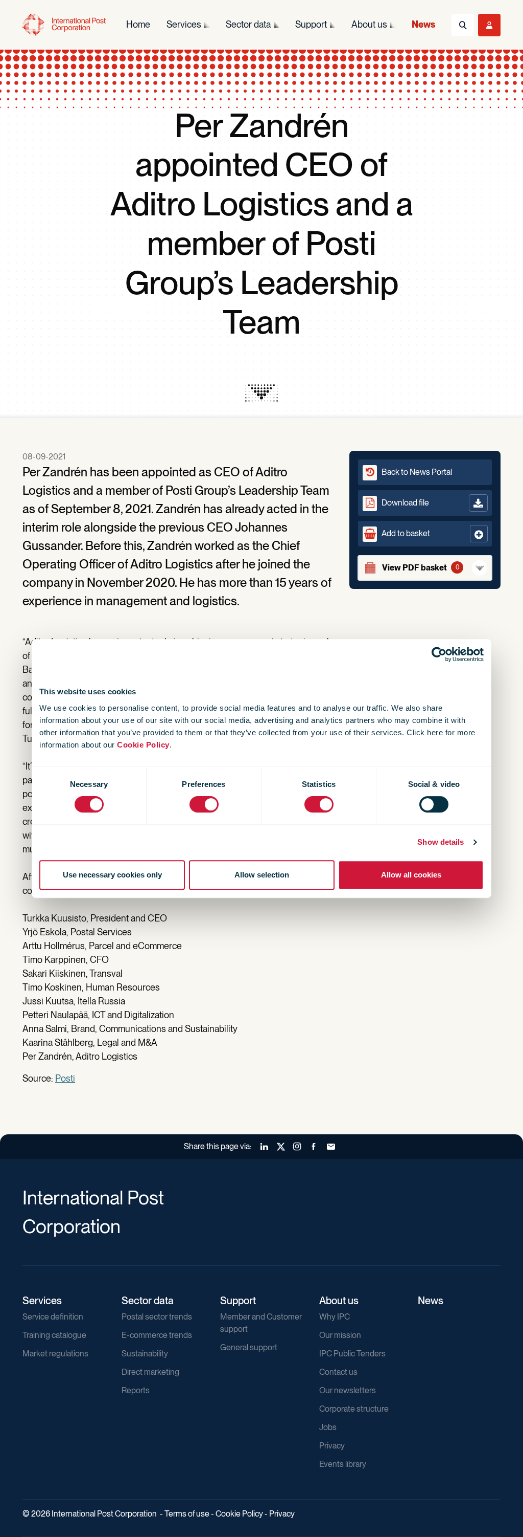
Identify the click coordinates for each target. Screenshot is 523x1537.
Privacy (332, 1446)
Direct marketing (150, 1372)
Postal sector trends (157, 1317)
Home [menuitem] (138, 24)
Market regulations (55, 1353)
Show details (440, 842)
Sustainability (145, 1353)
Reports (136, 1390)
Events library (342, 1464)
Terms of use (186, 1514)
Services (42, 1300)
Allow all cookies (411, 874)
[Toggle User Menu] (489, 25)
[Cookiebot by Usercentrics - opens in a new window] (439, 654)
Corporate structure (354, 1409)
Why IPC (334, 1317)
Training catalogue (54, 1335)
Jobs (328, 1427)
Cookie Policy (143, 744)
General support (248, 1347)
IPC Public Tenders (352, 1353)
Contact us (338, 1372)
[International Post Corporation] (64, 24)
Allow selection (261, 874)
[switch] (204, 804)
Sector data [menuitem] (248, 24)
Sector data (148, 1300)
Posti (65, 1078)
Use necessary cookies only (112, 874)
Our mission (340, 1335)
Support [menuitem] (311, 24)
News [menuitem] (423, 24)
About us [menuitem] (369, 24)
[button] (425, 533)
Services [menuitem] (184, 24)
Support (238, 1300)
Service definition (52, 1317)
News (430, 1300)
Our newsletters (347, 1390)
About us (339, 1300)
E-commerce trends (157, 1335)
